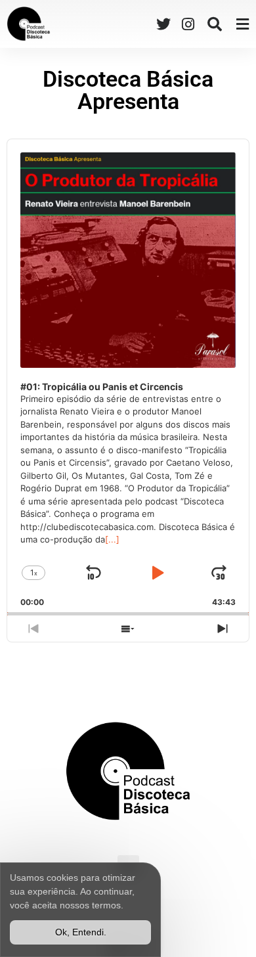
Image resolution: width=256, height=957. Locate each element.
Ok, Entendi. (80, 932)
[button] (214, 24)
